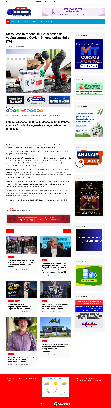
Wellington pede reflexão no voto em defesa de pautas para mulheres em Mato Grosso (55, 307)
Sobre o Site (27, 21)
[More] (41, 110)
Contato (18, 21)
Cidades (11, 301)
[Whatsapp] (17, 110)
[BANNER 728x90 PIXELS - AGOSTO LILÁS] (73, 11)
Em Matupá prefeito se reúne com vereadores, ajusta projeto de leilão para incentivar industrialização (55, 348)
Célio (11, 269)
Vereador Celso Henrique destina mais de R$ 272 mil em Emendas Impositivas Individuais (21, 359)
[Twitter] (11, 110)
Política (11, 257)
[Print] (34, 110)
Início (12, 21)
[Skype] (28, 110)
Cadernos (48, 21)
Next (66, 231)
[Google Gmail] (21, 110)
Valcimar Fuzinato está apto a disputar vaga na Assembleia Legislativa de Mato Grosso (19, 307)
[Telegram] (31, 110)
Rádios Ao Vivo (37, 21)
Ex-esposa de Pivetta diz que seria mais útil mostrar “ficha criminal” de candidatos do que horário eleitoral (21, 263)
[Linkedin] (14, 110)
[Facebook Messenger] (38, 110)
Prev (11, 231)
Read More (9, 208)
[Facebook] (7, 110)
